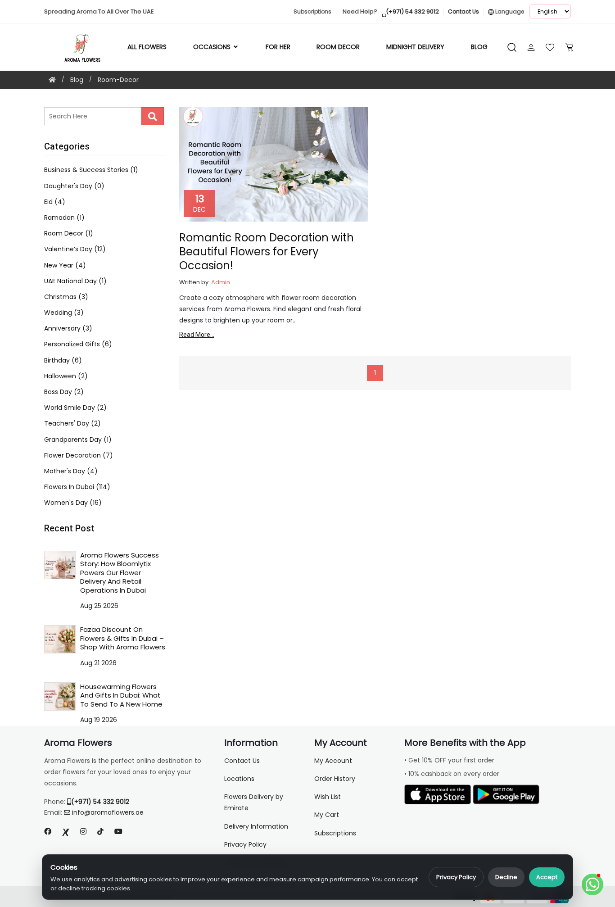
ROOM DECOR (338, 46)
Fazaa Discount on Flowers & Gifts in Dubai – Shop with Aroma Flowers (122, 638)
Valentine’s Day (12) (75, 249)
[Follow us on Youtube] (122, 831)
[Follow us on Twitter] (65, 831)
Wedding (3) (64, 312)
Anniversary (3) (68, 328)
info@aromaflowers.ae (108, 812)
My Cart (326, 814)
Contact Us (242, 760)
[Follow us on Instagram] (83, 831)
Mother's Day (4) (71, 471)
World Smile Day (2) (75, 407)
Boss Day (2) (64, 391)
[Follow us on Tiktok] (100, 831)
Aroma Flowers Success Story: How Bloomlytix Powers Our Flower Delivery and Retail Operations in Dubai (119, 572)
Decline (506, 877)
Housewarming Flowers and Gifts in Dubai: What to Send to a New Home (121, 695)
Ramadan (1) (64, 217)
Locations (239, 778)
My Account (333, 760)
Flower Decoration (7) (78, 455)
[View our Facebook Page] (47, 831)
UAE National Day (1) (75, 281)
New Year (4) (65, 265)
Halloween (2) (66, 376)
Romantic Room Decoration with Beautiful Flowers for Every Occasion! (266, 251)
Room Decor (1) (68, 233)
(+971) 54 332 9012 (100, 801)
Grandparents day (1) (78, 439)
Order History (334, 778)
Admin (220, 282)
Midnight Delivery (415, 46)
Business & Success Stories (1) (91, 169)
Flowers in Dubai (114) (77, 486)
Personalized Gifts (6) (78, 344)
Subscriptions (335, 833)
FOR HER (278, 46)
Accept (546, 877)
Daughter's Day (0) (74, 185)
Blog (479, 46)
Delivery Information (256, 826)
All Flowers (147, 46)
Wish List (327, 796)
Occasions (212, 46)
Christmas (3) (66, 296)
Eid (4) (54, 201)
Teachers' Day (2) (72, 423)
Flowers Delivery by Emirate (253, 802)
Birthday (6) (63, 360)
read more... (196, 334)
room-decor (118, 79)
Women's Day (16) (73, 502)
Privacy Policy (456, 877)
